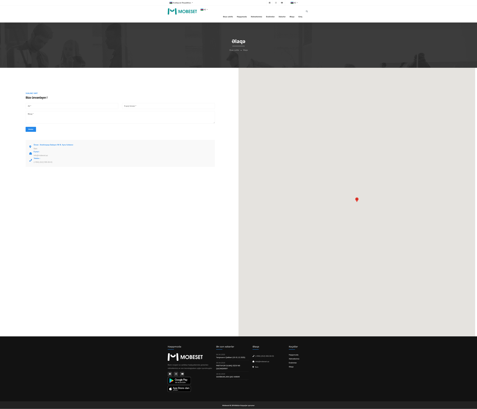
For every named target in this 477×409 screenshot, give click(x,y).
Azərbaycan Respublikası (182, 3)
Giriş (300, 17)
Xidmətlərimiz (256, 17)
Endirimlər (270, 17)
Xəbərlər (282, 17)
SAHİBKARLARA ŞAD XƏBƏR (228, 377)
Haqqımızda (242, 17)
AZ (295, 3)
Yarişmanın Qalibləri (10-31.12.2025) (230, 357)
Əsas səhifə (228, 17)
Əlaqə (292, 17)
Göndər (30, 129)
